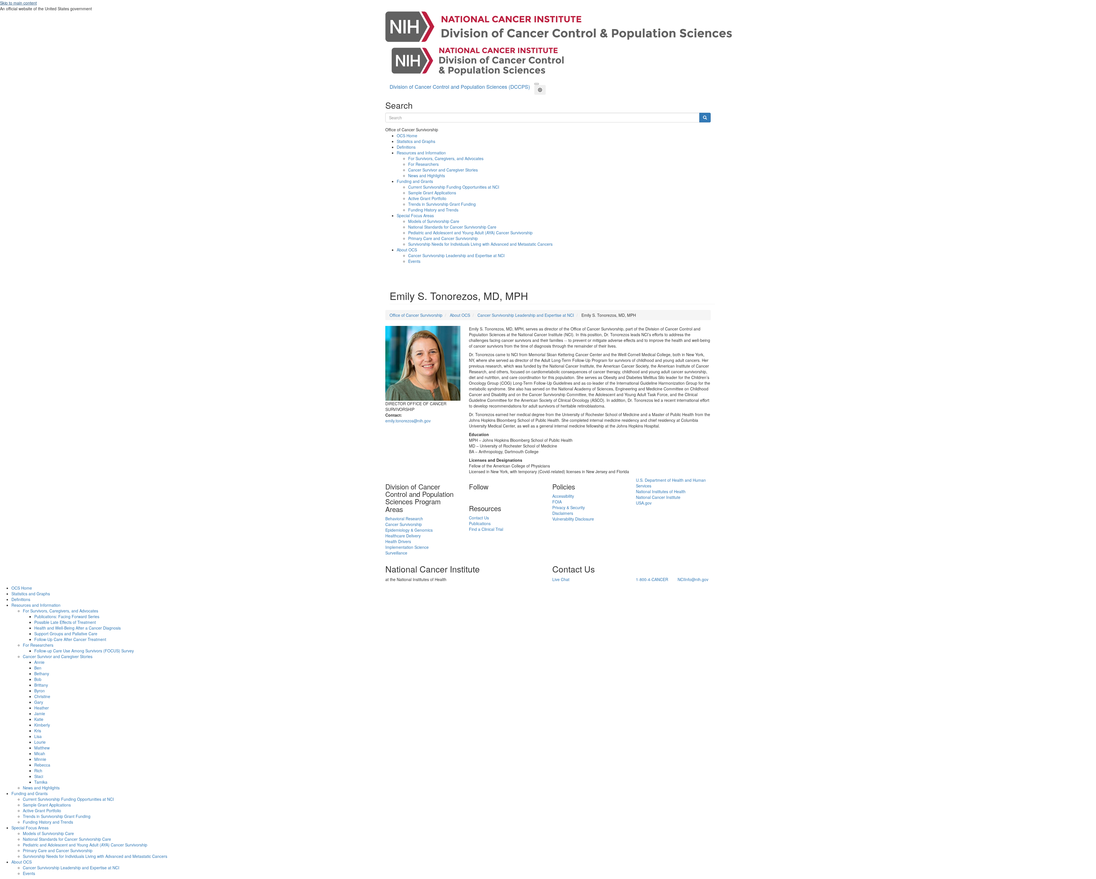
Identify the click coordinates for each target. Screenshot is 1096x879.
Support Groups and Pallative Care (65, 633)
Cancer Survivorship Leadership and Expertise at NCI (456, 255)
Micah (39, 753)
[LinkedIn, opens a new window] (469, 496)
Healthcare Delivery (403, 536)
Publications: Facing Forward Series (66, 616)
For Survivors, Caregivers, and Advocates (445, 158)
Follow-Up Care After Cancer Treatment (70, 639)
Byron (39, 690)
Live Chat (560, 579)
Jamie (39, 713)
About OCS (407, 250)
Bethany (41, 673)
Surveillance (396, 553)
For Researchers (423, 164)
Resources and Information (421, 153)
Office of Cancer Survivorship (416, 315)
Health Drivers (398, 541)
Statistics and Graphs (416, 141)
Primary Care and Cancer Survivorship (443, 238)
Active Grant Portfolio (427, 198)
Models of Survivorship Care (433, 221)
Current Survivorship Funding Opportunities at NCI (453, 187)
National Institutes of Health (661, 491)
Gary (38, 702)
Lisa (38, 736)
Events (414, 261)
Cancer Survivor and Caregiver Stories (443, 170)
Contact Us (479, 518)
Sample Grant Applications (432, 192)
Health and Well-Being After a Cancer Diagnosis (77, 628)
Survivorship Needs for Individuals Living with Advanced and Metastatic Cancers (480, 244)
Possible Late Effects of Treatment (65, 622)
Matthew (42, 748)
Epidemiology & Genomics (409, 530)
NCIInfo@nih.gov (693, 579)
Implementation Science (407, 547)
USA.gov (644, 503)
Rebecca (42, 765)
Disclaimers (562, 513)
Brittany (41, 685)
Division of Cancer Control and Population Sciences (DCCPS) (460, 86)
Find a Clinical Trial (486, 529)
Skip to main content (18, 3)
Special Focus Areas (415, 215)
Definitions (406, 147)
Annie (39, 662)
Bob (37, 679)
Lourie (40, 742)
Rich (38, 770)
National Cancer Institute (658, 497)
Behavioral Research (404, 518)
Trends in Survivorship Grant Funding (442, 204)
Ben (37, 668)
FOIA (557, 502)
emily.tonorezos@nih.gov (408, 421)
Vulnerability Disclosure (573, 519)
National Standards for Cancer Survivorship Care (452, 227)
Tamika (40, 782)
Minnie (40, 759)
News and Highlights (426, 175)
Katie (38, 719)
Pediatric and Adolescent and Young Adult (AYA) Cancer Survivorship (470, 232)
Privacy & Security (568, 507)
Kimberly (42, 725)
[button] (536, 84)
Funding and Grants (415, 181)
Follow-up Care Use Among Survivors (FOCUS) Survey (84, 651)
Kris (37, 730)
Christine (42, 696)
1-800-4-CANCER (652, 579)
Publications (480, 523)
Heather (41, 708)
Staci (38, 776)
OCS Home (407, 135)
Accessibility (563, 496)
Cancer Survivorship (403, 524)
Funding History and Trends (433, 210)
